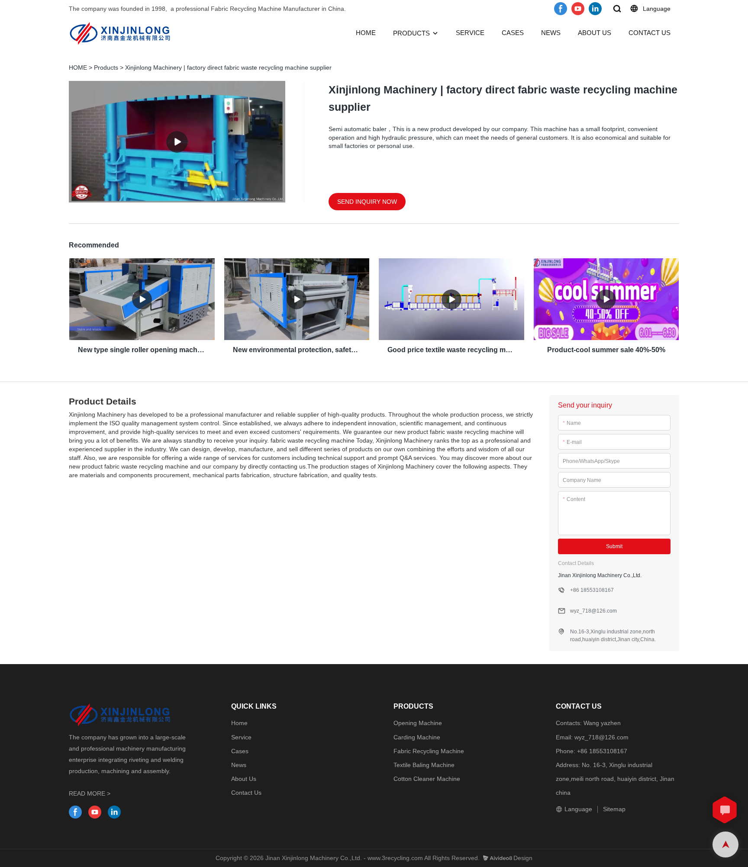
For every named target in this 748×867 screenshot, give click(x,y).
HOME (366, 32)
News (238, 764)
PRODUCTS (411, 33)
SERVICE (470, 32)
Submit (614, 546)
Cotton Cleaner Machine (426, 778)
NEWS (551, 32)
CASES (513, 32)
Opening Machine (417, 722)
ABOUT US (594, 32)
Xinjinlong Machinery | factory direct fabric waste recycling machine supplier (228, 67)
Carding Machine (416, 737)
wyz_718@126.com (601, 737)
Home (239, 722)
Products (106, 67)
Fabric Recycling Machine (428, 751)
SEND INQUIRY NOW (367, 201)
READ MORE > (89, 793)
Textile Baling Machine (424, 764)
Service (241, 737)
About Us (243, 778)
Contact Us (246, 792)
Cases (239, 751)
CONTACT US (650, 32)
